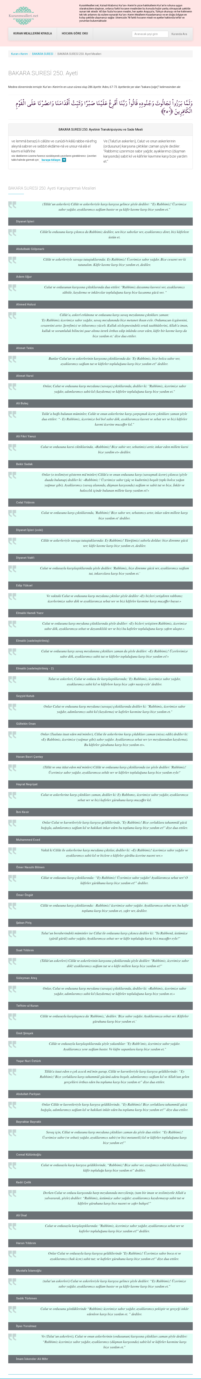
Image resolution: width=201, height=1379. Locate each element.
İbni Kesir (22, 812)
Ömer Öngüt (24, 895)
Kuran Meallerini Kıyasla (32, 33)
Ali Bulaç (22, 403)
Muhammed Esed (28, 840)
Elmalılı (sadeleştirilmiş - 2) (35, 668)
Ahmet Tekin (25, 348)
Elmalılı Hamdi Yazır (30, 613)
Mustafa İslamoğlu (28, 1270)
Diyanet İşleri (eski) (29, 530)
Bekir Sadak (24, 464)
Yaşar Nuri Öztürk (28, 1061)
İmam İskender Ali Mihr (32, 1359)
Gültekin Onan (26, 723)
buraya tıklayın (51, 159)
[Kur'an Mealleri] (23, 16)
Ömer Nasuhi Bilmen (30, 867)
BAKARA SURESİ (42, 53)
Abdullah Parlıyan (28, 1094)
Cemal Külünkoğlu (28, 1154)
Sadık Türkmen (26, 1298)
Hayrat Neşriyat (26, 784)
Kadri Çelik (23, 1182)
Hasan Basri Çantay (29, 757)
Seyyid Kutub (25, 696)
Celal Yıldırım (25, 502)
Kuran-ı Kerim (19, 53)
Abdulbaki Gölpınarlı (30, 249)
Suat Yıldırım (25, 950)
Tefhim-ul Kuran (27, 1006)
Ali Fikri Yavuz (26, 436)
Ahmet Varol (24, 376)
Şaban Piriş (24, 923)
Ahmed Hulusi (26, 304)
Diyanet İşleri (25, 221)
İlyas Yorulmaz (26, 1326)
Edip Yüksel (24, 585)
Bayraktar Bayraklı (28, 1122)
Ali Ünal (21, 1215)
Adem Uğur (24, 276)
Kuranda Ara (179, 34)
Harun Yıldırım (26, 1243)
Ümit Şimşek (24, 1033)
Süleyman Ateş (26, 978)
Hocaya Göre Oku (75, 33)
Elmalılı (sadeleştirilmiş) (32, 640)
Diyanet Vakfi (25, 558)
